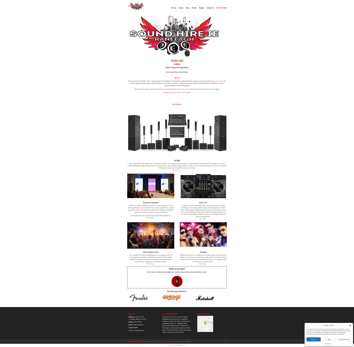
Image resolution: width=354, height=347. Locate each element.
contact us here (180, 92)
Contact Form (133, 327)
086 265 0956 (222, 8)
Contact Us (210, 8)
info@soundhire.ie (138, 325)
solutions (218, 81)
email (182, 89)
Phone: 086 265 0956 (135, 341)
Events (181, 8)
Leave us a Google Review (136, 330)
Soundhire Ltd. (160, 341)
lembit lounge (179, 345)
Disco (187, 8)
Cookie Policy (327, 343)
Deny (328, 339)
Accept (313, 339)
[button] (350, 325)
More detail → (177, 170)
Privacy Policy (171, 341)
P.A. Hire (173, 8)
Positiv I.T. (188, 341)
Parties (194, 8)
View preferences (344, 339)
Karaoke (201, 8)
